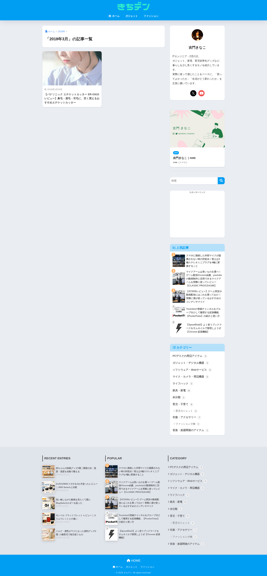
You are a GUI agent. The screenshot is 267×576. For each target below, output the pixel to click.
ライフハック (182, 383)
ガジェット (131, 16)
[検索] (221, 180)
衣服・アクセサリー (186, 417)
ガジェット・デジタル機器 (190, 362)
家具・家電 (181, 390)
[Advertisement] (197, 215)
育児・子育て (182, 404)
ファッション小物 (187, 424)
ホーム (116, 16)
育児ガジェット (186, 411)
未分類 (178, 397)
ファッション (151, 16)
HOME (135, 560)
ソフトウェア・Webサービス (192, 369)
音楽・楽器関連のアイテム (190, 430)
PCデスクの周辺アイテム (189, 355)
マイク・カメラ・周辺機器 (190, 376)
